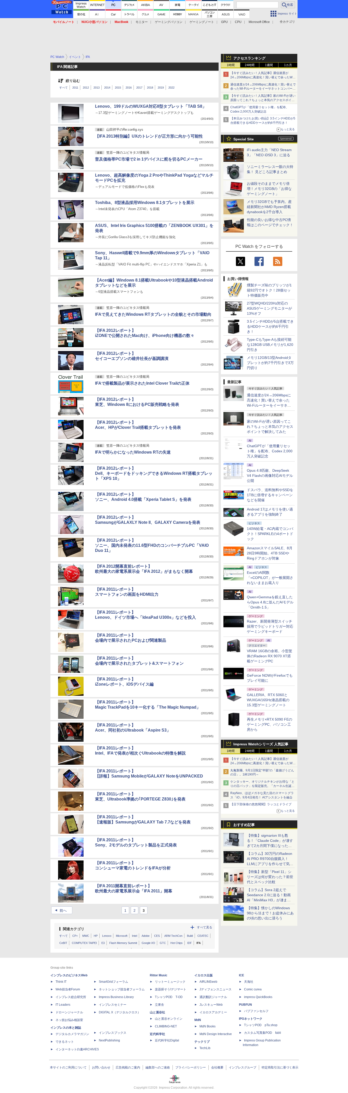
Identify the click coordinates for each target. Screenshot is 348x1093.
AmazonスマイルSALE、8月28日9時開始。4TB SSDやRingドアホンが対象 (269, 553)
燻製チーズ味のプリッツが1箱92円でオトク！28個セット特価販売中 (269, 290)
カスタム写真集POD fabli (262, 1033)
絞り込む (73, 81)
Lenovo (106, 935)
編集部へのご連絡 (157, 1067)
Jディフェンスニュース (215, 989)
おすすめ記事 (244, 825)
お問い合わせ (101, 1067)
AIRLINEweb (208, 981)
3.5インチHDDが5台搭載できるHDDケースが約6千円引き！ (270, 326)
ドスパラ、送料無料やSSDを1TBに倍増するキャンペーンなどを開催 (270, 495)
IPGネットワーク (250, 1019)
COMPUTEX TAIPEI (84, 942)
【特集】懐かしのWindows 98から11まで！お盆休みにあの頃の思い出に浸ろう (270, 913)
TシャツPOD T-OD (169, 997)
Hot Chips (176, 942)
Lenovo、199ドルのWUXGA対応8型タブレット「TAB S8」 (150, 106)
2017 (139, 87)
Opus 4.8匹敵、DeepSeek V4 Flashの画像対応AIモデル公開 (270, 475)
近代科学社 (157, 1034)
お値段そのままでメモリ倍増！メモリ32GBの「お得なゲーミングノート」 (269, 188)
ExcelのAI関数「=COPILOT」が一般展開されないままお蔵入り (270, 577)
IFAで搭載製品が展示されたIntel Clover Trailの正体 (142, 383)
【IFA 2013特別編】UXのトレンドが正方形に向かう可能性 (149, 136)
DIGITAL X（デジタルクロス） (120, 1012)
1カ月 (288, 65)
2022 (171, 87)
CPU (238, 22)
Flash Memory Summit (123, 942)
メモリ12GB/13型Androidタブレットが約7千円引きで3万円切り (270, 363)
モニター (142, 22)
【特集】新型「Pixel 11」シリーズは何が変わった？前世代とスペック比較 (270, 877)
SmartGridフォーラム (113, 981)
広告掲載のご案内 (128, 1067)
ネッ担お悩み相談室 (69, 1020)
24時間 (250, 65)
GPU (224, 22)
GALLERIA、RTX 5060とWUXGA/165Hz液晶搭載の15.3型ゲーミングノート (268, 700)
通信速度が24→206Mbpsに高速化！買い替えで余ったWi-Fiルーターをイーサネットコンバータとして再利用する (263, 89)
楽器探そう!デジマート (170, 989)
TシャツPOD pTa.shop (260, 1025)
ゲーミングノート (202, 22)
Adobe (146, 935)
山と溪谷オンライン (168, 1019)
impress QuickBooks (258, 997)
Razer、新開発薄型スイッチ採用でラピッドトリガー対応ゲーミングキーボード (270, 626)
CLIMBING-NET (166, 1026)
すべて (63, 87)
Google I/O (148, 942)
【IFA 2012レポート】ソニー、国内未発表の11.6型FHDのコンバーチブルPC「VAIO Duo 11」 (152, 545)
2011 (75, 87)
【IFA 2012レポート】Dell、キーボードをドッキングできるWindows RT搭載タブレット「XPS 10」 (153, 473)
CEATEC (202, 935)
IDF (189, 942)
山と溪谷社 (157, 1012)
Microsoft (121, 935)
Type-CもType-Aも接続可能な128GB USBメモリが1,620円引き (270, 344)
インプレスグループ (242, 1067)
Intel (134, 935)
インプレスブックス (112, 1033)
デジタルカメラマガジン (72, 1034)
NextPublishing (109, 1040)
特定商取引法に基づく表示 (280, 1067)
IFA (198, 942)
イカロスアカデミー (213, 1012)
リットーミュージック (170, 981)
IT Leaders (63, 1004)
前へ (60, 910)
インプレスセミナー (112, 1004)
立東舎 (159, 1004)
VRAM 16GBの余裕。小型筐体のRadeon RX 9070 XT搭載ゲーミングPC (269, 656)
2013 (96, 87)
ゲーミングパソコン (168, 22)
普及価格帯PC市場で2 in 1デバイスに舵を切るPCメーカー (149, 159)
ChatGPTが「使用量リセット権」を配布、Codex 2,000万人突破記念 (269, 451)
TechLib (204, 1048)
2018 (150, 87)
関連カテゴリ (73, 929)
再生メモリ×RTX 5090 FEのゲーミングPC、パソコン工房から (269, 724)
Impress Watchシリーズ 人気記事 (260, 744)
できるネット (65, 1041)
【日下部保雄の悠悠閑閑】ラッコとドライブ (260, 804)
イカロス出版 (203, 975)
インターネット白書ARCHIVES (77, 1049)
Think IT (61, 981)
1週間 (269, 65)
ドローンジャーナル (69, 1012)
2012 (86, 87)
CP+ (75, 935)
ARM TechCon (173, 935)
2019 (161, 87)
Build (190, 935)
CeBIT (63, 942)
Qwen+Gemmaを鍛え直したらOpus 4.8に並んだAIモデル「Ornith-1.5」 (270, 602)
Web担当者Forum (68, 989)
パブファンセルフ (256, 1011)
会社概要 (217, 1067)
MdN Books (207, 1026)
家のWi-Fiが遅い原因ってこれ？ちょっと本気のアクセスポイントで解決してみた (270, 426)
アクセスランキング (249, 58)
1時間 (231, 65)
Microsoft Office (259, 22)
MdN (197, 1020)
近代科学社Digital (167, 1040)
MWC (85, 935)
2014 (107, 87)
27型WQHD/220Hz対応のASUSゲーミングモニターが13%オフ (269, 308)
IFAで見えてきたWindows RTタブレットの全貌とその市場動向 (153, 314)
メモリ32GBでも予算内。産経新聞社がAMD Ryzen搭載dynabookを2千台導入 (269, 207)
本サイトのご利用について (68, 1067)
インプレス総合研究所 (71, 997)
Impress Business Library (116, 997)
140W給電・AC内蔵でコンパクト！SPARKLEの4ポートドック (270, 534)
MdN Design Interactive (215, 1034)
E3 (103, 942)
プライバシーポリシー (190, 1067)
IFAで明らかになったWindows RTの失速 (133, 452)
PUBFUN (245, 1004)
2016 (129, 87)
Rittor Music (158, 975)
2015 (118, 87)
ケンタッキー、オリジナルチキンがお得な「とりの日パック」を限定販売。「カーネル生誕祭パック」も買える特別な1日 (262, 786)
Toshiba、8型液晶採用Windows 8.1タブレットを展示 (144, 202)
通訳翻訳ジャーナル (213, 997)
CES (157, 935)
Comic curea (253, 989)
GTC (163, 942)
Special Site (243, 139)
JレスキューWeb (211, 1004)
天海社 (248, 981)
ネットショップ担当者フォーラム (122, 989)
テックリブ (202, 1041)
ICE (241, 975)
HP (96, 935)
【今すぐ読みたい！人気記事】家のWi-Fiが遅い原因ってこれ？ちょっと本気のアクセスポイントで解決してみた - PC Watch (263, 100)
